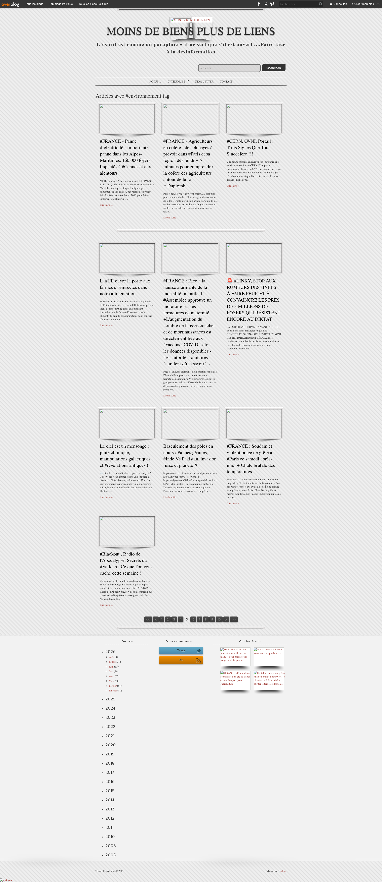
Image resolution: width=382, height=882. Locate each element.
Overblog (282, 870)
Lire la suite (106, 204)
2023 (110, 717)
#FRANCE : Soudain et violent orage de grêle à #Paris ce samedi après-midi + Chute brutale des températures (251, 459)
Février (113, 685)
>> (234, 619)
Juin (111, 666)
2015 (109, 790)
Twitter (181, 650)
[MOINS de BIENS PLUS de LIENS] (191, 20)
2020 (110, 744)
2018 (109, 763)
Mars (111, 681)
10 (219, 619)
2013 (109, 809)
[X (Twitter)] (265, 4)
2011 (109, 827)
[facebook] (258, 4)
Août (111, 657)
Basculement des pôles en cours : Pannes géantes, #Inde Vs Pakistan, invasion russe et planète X (189, 455)
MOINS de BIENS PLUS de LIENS (191, 30)
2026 (110, 651)
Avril (111, 676)
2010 (110, 836)
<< (148, 619)
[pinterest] (272, 4)
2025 (110, 699)
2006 (110, 845)
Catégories (175, 82)
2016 (109, 781)
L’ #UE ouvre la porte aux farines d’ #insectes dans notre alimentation (125, 287)
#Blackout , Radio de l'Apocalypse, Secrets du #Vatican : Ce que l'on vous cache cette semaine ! (126, 563)
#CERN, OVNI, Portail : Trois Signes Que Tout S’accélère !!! (250, 147)
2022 (110, 726)
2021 (109, 735)
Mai (111, 671)
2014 (109, 799)
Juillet (112, 662)
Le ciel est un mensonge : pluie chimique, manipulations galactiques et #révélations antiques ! (125, 455)
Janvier (113, 690)
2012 (109, 818)
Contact (226, 81)
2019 (109, 754)
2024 (110, 708)
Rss (181, 660)
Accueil (155, 81)
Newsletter (204, 81)
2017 (109, 772)
